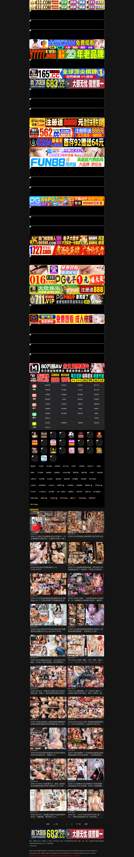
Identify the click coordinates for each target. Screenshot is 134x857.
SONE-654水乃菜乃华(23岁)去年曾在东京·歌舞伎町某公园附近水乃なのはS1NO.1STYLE (48, 630)
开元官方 (33, 492)
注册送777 (90, 466)
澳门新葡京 (92, 479)
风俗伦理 (96, 423)
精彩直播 (84, 472)
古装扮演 (47, 404)
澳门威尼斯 (96, 492)
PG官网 (41, 466)
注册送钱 (82, 466)
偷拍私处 (58, 479)
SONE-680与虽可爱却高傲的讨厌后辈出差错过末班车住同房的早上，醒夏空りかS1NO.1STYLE (48, 755)
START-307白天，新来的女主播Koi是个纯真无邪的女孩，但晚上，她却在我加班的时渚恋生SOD (48, 693)
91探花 (64, 399)
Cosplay (80, 390)
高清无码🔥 (82, 498)
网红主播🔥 (34, 504)
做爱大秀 (79, 492)
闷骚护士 (96, 408)
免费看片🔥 (60, 485)
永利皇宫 (51, 485)
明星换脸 (64, 408)
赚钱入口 (73, 498)
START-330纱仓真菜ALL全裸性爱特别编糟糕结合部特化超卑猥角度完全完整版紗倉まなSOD (48, 723)
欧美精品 (80, 385)
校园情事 (64, 423)
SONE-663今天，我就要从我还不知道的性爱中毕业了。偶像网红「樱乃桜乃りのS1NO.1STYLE (48, 816)
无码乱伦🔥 (98, 485)
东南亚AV (96, 394)
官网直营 (57, 466)
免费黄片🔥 (88, 485)
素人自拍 (96, 390)
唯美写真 (80, 413)
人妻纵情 (80, 423)
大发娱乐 (33, 485)
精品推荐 (47, 385)
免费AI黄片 (92, 498)
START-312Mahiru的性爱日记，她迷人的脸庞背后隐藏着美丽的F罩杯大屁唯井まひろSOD (48, 785)
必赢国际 (49, 472)
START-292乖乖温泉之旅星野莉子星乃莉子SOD (85, 536)
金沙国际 (51, 492)
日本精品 (64, 390)
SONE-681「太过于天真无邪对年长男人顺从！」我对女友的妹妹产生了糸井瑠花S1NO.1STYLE (83, 816)
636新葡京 (70, 485)
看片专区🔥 (63, 498)
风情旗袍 (47, 408)
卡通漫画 (47, 413)
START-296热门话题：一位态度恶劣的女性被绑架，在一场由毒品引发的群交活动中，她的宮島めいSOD (85, 600)
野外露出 (96, 399)
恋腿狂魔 (96, 404)
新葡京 (33, 472)
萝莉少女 (96, 385)
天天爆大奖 (42, 492)
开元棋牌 (49, 466)
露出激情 (64, 413)
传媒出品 (47, 418)
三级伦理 (47, 390)
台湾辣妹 (47, 394)
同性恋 (96, 418)
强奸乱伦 (64, 385)
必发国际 (84, 479)
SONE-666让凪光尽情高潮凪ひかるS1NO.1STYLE (44, 568)
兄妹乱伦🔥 (53, 498)
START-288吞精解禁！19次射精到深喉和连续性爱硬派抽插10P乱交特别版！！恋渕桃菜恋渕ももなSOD (85, 755)
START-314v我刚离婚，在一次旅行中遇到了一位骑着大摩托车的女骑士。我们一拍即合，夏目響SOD (85, 693)
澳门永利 (66, 466)
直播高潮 (75, 472)
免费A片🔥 (44, 498)
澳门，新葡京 (61, 492)
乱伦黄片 (50, 479)
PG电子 (74, 466)
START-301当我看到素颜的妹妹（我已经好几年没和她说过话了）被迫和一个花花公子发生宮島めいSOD (85, 569)
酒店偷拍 (100, 472)
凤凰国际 (57, 472)
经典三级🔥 (34, 498)
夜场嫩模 (75, 479)
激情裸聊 (79, 485)
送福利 (99, 466)
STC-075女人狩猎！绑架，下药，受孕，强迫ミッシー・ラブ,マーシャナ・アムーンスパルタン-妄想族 (85, 662)
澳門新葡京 (42, 485)
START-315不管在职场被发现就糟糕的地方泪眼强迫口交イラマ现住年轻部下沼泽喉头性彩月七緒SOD (48, 600)
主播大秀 (33, 479)
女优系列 (64, 404)
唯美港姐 (80, 394)
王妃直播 (42, 479)
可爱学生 (80, 404)
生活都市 (47, 423)
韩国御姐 (64, 394)
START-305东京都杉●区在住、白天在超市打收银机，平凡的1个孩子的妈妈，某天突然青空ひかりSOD (48, 662)
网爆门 (96, 413)
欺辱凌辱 (47, 399)
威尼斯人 (33, 466)
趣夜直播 (67, 479)
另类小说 (47, 427)
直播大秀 (88, 492)
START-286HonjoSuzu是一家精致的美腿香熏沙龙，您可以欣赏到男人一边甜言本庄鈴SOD (85, 723)
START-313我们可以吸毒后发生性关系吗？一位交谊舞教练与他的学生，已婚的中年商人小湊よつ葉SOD (48, 538)
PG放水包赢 (66, 472)
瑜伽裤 (80, 408)
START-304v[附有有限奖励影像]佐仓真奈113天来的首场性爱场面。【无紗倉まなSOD (85, 630)
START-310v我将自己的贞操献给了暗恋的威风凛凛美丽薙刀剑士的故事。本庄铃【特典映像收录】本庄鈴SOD (85, 786)
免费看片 (71, 492)
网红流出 (80, 399)
